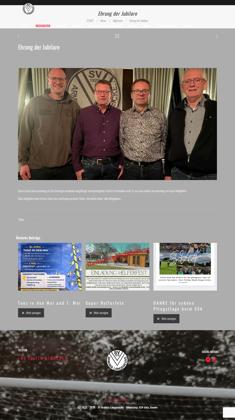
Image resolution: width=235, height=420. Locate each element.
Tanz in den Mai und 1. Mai (49, 303)
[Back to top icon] (218, 413)
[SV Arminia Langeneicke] (29, 8)
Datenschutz (123, 399)
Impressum (111, 399)
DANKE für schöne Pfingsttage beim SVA (178, 306)
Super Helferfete (105, 303)
